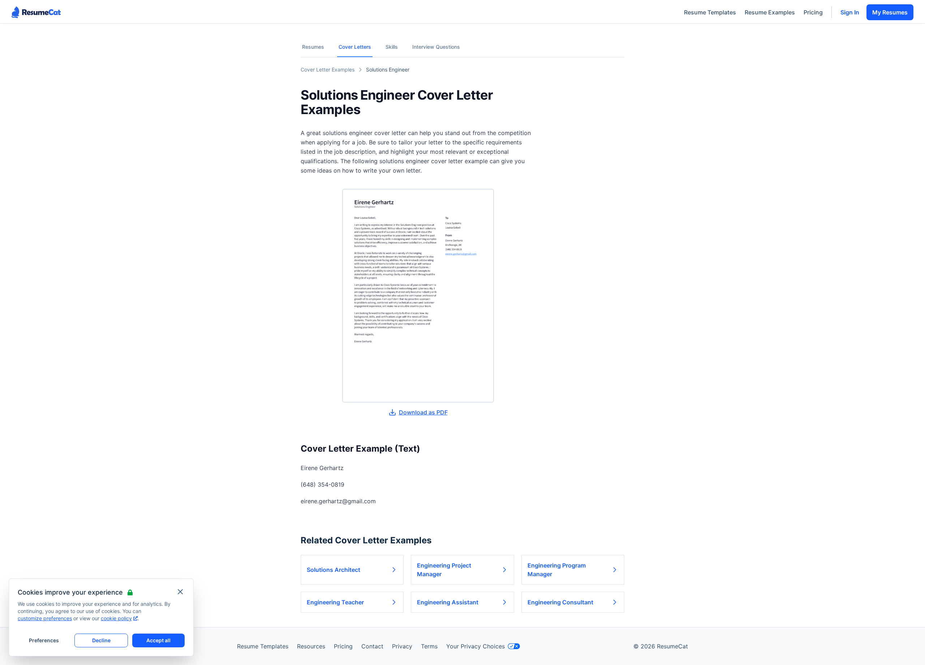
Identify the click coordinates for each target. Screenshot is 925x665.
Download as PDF (423, 412)
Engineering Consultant (560, 602)
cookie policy (116, 618)
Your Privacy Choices (475, 646)
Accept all (158, 640)
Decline (101, 640)
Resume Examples (770, 12)
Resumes (313, 47)
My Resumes (890, 12)
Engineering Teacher (335, 602)
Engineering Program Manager (557, 570)
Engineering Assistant (447, 602)
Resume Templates (710, 12)
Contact (372, 646)
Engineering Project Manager (444, 570)
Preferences (44, 640)
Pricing (813, 12)
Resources (311, 646)
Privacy (402, 646)
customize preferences (45, 618)
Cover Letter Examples (327, 69)
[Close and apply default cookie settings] (180, 591)
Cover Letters (355, 47)
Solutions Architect (333, 569)
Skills (392, 47)
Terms (429, 646)
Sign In (849, 12)
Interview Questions (436, 47)
